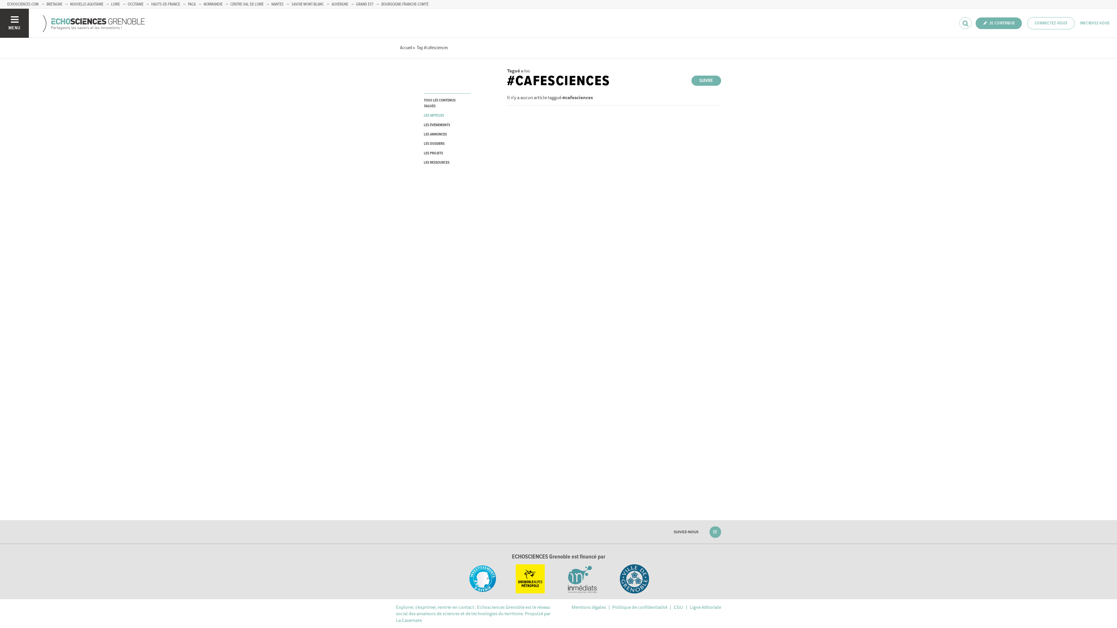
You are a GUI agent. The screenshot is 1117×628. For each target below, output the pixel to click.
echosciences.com (23, 4)
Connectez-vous (1051, 23)
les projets (433, 153)
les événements (437, 125)
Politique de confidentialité (639, 607)
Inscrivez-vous (1095, 23)
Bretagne (54, 4)
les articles (434, 115)
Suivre (706, 81)
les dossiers (434, 143)
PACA (192, 4)
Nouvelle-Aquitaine (86, 4)
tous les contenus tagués (440, 103)
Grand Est (364, 4)
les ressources (436, 162)
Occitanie (135, 4)
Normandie (213, 4)
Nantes (277, 4)
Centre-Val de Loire (247, 4)
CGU (678, 607)
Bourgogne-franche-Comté (404, 4)
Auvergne (340, 4)
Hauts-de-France (165, 4)
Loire (115, 4)
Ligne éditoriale (705, 607)
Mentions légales (589, 607)
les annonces (435, 134)
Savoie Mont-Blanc (307, 4)
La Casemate (409, 620)
